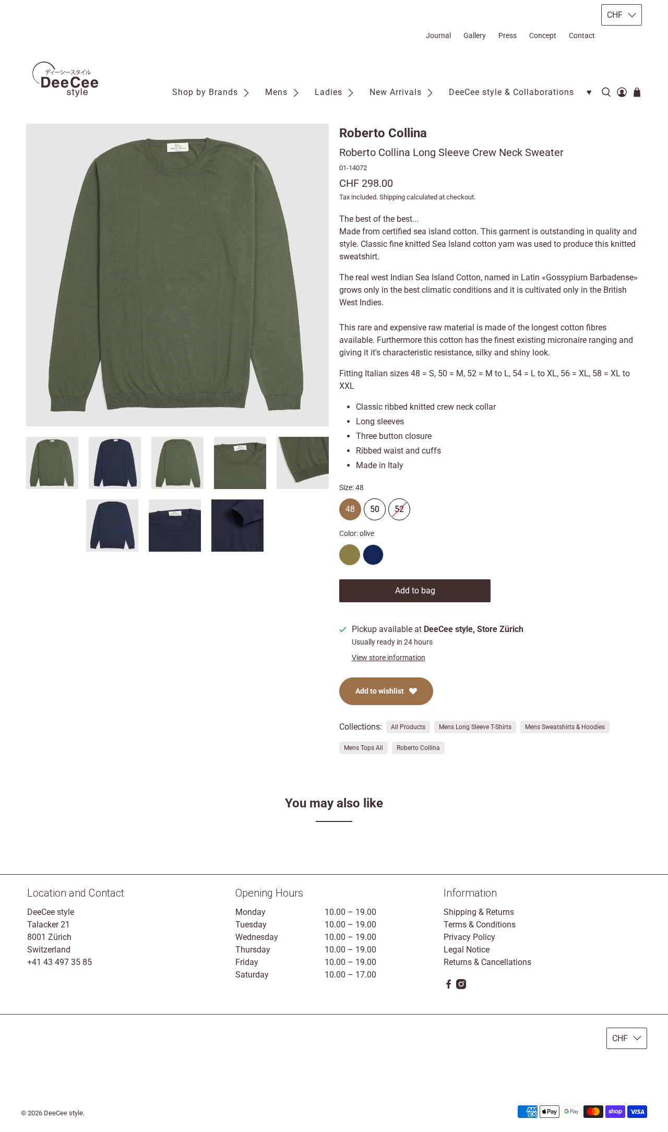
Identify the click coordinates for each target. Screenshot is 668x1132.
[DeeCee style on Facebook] (449, 987)
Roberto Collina (383, 133)
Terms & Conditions (480, 925)
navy (373, 554)
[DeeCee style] (65, 80)
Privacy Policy (469, 937)
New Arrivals (395, 92)
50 (374, 506)
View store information (388, 657)
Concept (542, 35)
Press (507, 35)
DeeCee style (63, 1113)
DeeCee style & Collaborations (511, 92)
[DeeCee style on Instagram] (461, 987)
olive (349, 554)
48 (350, 506)
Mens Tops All (363, 748)
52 (399, 506)
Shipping (392, 197)
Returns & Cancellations (487, 962)
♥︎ (589, 92)
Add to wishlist (379, 691)
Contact (582, 35)
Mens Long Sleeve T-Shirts (475, 727)
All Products (408, 727)
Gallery (474, 35)
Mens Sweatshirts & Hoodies (565, 727)
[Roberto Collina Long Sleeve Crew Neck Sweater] (177, 275)
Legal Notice (467, 950)
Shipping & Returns (479, 912)
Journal (438, 35)
